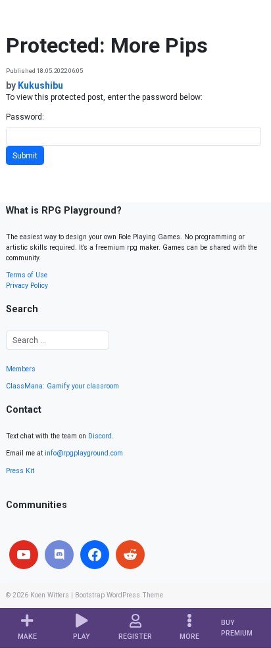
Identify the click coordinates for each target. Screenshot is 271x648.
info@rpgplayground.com (84, 453)
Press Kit (20, 471)
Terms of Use (26, 275)
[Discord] (59, 554)
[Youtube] (23, 554)
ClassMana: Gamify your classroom (62, 386)
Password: (25, 117)
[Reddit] (130, 554)
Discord (100, 436)
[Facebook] (94, 554)
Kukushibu (40, 85)
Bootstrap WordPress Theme (119, 595)
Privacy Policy (27, 285)
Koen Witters (49, 595)
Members (21, 369)
